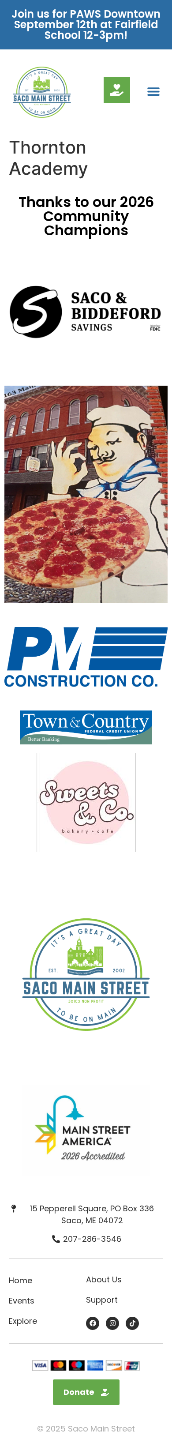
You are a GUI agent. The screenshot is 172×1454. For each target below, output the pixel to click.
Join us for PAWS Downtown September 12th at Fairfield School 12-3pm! (86, 24)
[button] (153, 91)
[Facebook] (92, 1323)
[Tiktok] (132, 1323)
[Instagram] (112, 1323)
